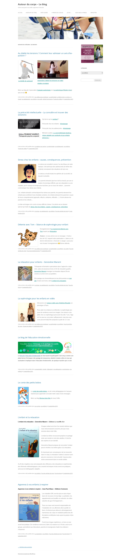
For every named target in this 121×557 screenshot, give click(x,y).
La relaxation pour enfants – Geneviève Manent (39, 262)
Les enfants (34, 99)
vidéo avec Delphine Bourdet (61, 303)
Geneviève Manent (40, 271)
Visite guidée (44, 12)
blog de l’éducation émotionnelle (30, 355)
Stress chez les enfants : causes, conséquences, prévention (44, 159)
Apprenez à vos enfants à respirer (33, 484)
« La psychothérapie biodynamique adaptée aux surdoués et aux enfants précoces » (56, 135)
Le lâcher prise (61, 97)
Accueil (20, 12)
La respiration (38, 534)
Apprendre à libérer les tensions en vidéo (50, 80)
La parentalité (38, 369)
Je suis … (69, 12)
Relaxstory (53, 231)
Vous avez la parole (81, 12)
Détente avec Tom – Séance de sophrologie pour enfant (43, 224)
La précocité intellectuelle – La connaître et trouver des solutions (43, 113)
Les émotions (65, 369)
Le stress (67, 97)
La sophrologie (53, 97)
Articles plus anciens (25, 547)
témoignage (64, 124)
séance (49, 303)
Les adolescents (26, 99)
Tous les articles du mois (61, 211)
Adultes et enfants (43, 83)
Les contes (37, 406)
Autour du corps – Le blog (32, 4)
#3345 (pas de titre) (31, 12)
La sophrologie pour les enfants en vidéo (36, 298)
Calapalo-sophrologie (44, 90)
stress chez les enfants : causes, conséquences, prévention (49, 207)
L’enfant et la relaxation (59, 281)
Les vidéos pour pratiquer (41, 97)
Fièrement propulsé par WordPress (26, 554)
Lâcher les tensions (48, 99)
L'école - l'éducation (47, 369)
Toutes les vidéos (57, 99)
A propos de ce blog (57, 12)
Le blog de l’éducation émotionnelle (34, 337)
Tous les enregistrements (33, 251)
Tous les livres (58, 473)
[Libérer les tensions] (26, 78)
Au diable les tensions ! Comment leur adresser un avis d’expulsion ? (45, 54)
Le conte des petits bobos (29, 382)
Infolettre (94, 12)
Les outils (39, 99)
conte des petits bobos (40, 391)
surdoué (55, 119)
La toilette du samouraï (25, 81)
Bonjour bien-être (45, 398)
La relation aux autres (40, 146)
